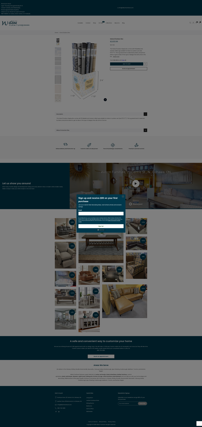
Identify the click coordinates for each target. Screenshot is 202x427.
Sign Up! (101, 226)
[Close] (123, 196)
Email (80, 210)
